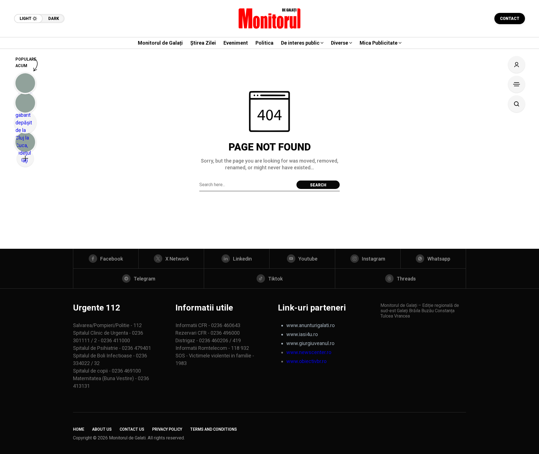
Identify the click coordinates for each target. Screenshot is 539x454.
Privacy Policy (167, 429)
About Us (102, 429)
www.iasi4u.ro (302, 334)
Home (78, 429)
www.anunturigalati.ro (310, 325)
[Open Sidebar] (516, 84)
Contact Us (132, 429)
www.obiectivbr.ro (306, 361)
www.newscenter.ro (308, 352)
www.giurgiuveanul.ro (310, 343)
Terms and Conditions (213, 429)
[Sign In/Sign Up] (516, 64)
